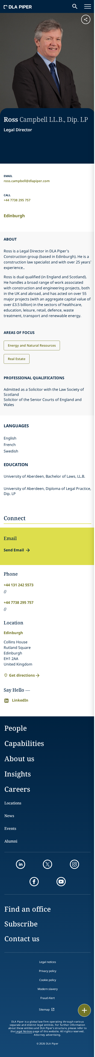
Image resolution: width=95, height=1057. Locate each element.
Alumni (10, 841)
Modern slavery (48, 989)
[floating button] (84, 1010)
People (15, 728)
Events (10, 828)
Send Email (14, 550)
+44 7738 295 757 (17, 200)
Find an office (27, 909)
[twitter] (47, 864)
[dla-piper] (18, 6)
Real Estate (16, 359)
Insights (17, 774)
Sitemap (44, 1009)
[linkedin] (20, 864)
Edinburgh (14, 215)
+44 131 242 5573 (18, 584)
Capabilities (24, 743)
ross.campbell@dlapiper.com (27, 181)
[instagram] (74, 864)
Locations (12, 803)
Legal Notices (23, 1031)
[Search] (74, 6)
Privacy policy (47, 971)
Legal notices (47, 962)
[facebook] (34, 881)
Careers (17, 789)
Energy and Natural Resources (32, 345)
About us (19, 758)
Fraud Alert (47, 998)
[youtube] (61, 881)
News (9, 815)
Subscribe (21, 924)
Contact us (21, 938)
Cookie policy (47, 980)
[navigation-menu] (87, 6)
